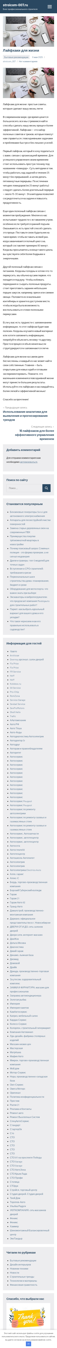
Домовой (15, 963)
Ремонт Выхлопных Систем (25, 1117)
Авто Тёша (16, 728)
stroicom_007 (9, 61)
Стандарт (15, 1125)
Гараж (13, 894)
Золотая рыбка (18, 999)
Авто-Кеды (16, 732)
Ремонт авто (16, 1113)
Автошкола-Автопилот (22, 857)
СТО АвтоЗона (18, 1169)
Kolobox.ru (15, 683)
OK (28, 1344)
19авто (13, 651)
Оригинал (15, 1092)
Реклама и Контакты (21, 1108)
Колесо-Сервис (18, 1023)
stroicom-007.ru (15, 5)
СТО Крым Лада (18, 1173)
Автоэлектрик (17, 861)
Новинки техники (19, 1268)
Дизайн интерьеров (20, 1264)
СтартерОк (16, 1129)
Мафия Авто (16, 1056)
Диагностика (17, 947)
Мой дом (14, 1068)
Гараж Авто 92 (17, 902)
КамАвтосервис (18, 1011)
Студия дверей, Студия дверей (26, 1194)
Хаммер (14, 1226)
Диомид (14, 959)
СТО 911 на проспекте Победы (26, 1157)
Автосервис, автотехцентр (24, 837)
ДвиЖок (14, 938)
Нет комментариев (28, 61)
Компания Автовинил (21, 1032)
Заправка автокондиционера (25, 995)
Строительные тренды (22, 1276)
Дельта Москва (18, 942)
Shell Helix (15, 712)
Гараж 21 (14, 898)
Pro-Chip (14, 691)
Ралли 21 (14, 1104)
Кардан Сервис (18, 1019)
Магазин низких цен (20, 1044)
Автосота (15, 845)
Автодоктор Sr (17, 740)
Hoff (12, 675)
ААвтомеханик (18, 720)
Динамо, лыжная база (21, 955)
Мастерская (16, 1048)
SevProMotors (17, 708)
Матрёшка (15, 1052)
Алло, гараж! (17, 874)
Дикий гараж (16, 951)
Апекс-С (14, 878)
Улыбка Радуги (18, 1206)
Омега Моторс (17, 1088)
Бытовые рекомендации (16, 57)
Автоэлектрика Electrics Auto (25, 870)
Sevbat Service (17, 704)
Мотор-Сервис (18, 1072)
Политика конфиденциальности (27, 1096)
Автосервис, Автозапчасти (24, 833)
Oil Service (15, 687)
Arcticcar (14, 655)
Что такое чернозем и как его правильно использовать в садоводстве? (25, 625)
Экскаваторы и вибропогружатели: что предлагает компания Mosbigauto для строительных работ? (30, 601)
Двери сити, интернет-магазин (26, 934)
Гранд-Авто (16, 906)
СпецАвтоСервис (19, 1121)
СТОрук (14, 1185)
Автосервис (16, 756)
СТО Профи (16, 1177)
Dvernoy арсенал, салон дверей (27, 659)
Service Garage (17, 700)
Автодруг (15, 744)
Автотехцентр (17, 853)
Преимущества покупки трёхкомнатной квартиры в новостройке (24, 540)
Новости (14, 1272)
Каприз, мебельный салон (24, 1015)
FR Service (15, 671)
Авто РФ (14, 724)
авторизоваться (28, 461)
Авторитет (15, 752)
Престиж (14, 1100)
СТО (12, 1137)
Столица (14, 1181)
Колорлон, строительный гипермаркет (30, 1028)
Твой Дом (15, 1198)
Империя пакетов (19, 1007)
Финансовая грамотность (23, 1284)
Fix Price (14, 663)
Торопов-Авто (17, 1202)
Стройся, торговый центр (23, 1189)
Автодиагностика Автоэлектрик (27, 736)
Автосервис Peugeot (21, 801)
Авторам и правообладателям (26, 748)
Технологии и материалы (23, 1280)
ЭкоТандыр (16, 1238)
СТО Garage (16, 1161)
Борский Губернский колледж (26, 890)
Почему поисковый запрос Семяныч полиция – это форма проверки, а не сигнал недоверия (29, 552)
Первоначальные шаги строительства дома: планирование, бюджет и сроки (29, 580)
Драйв (13, 967)
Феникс (14, 1218)
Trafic (13, 716)
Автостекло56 (17, 849)
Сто (12, 1133)
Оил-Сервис (16, 1084)
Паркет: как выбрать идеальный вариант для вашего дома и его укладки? (27, 613)
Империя (15, 1003)
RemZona (15, 695)
